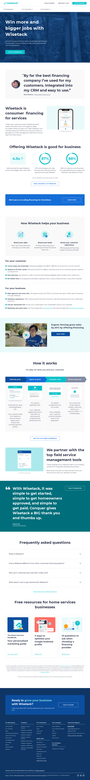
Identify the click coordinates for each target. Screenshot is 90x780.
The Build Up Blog (41, 758)
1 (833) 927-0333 (72, 731)
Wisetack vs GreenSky (26, 730)
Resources (38, 753)
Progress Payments (41, 751)
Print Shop (39, 749)
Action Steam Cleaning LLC (42, 94)
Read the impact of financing (45, 183)
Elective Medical (9, 747)
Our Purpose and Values (58, 728)
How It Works (39, 726)
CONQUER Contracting (19, 525)
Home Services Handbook (11, 733)
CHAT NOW (71, 726)
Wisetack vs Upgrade (26, 743)
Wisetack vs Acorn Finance (25, 727)
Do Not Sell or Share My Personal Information (36, 775)
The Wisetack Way (10, 740)
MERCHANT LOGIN (41, 760)
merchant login (63, 3)
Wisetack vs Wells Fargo (27, 745)
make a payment (49, 3)
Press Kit (54, 733)
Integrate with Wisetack (58, 748)
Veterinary (8, 749)
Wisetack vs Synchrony (27, 741)
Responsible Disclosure (19, 775)
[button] (9, 9)
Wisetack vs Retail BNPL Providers (27, 748)
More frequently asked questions (45, 591)
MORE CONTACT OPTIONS (75, 735)
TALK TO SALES (68, 705)
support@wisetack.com (74, 728)
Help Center (39, 731)
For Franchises (9, 728)
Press (53, 731)
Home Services (9, 726)
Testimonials (8, 737)
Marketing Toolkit (40, 744)
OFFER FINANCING (79, 3)
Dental (7, 744)
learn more (71, 200)
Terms (11, 775)
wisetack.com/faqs (45, 672)
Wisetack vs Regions (26, 735)
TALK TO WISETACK (15, 52)
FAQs (6, 731)
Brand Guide (55, 737)
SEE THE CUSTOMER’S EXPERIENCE (45, 438)
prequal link (48, 308)
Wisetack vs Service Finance (26, 737)
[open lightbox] (26, 335)
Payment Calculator (41, 747)
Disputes (38, 733)
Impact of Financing (10, 735)
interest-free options (76, 308)
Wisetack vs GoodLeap (26, 732)
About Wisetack (56, 726)
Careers (54, 735)
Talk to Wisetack (75, 488)
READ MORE (61, 334)
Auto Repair (8, 742)
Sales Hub (38, 756)
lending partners (65, 666)
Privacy (7, 775)
